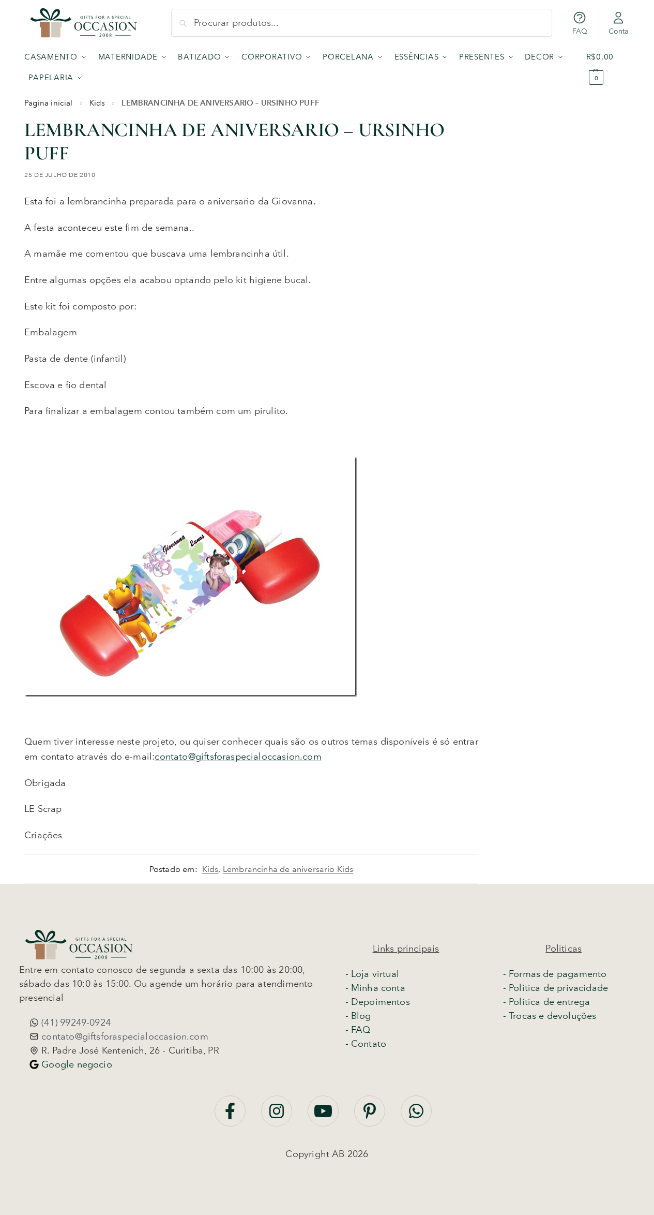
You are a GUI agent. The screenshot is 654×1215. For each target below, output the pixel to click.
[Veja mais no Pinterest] (371, 1116)
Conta (619, 31)
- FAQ (358, 1029)
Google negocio (75, 1064)
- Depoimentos (377, 1001)
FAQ (580, 31)
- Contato (366, 1043)
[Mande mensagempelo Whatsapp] (416, 1116)
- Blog (358, 1015)
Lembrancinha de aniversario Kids (288, 869)
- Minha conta (375, 988)
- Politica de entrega (546, 1001)
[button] (608, 67)
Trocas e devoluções (552, 1015)
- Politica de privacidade (556, 988)
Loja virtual (375, 974)
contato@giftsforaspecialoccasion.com (238, 756)
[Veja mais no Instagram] (277, 1116)
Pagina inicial (48, 103)
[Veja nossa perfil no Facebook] (231, 1116)
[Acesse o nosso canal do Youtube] (324, 1116)
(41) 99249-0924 (75, 1022)
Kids (97, 103)
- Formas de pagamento (555, 974)
